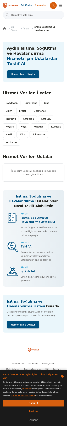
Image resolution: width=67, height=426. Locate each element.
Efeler (22, 110)
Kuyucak (56, 126)
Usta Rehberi (13, 369)
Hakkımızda (18, 363)
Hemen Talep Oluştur (23, 74)
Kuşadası (39, 126)
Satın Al (39, 5)
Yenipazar (11, 142)
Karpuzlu (46, 118)
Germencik (40, 110)
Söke (22, 134)
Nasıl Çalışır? (48, 363)
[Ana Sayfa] (4, 28)
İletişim (57, 369)
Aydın (26, 28)
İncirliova (11, 118)
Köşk (23, 126)
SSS (47, 369)
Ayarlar (34, 419)
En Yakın (14, 28)
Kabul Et (33, 403)
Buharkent (31, 103)
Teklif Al (25, 5)
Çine (46, 103)
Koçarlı (10, 126)
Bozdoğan (12, 103)
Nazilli (9, 134)
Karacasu (28, 118)
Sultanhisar (38, 134)
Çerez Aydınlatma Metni (23, 395)
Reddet (33, 411)
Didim (9, 110)
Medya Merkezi (32, 369)
